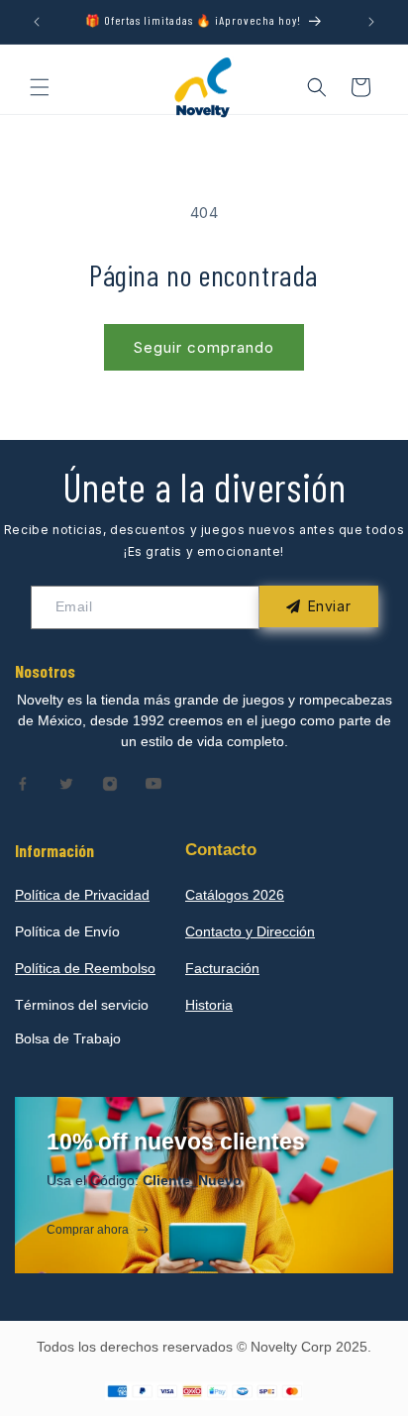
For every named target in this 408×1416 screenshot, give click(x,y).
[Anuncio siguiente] (371, 22)
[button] (39, 87)
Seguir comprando (204, 347)
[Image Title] (23, 784)
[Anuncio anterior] (36, 22)
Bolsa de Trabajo (68, 1038)
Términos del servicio (82, 1005)
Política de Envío (67, 931)
